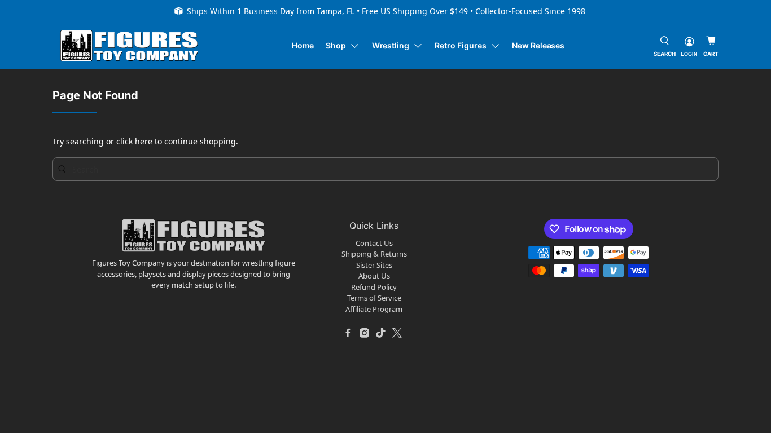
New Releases (538, 45)
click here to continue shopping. (177, 141)
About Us (374, 276)
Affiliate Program (373, 309)
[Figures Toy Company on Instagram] (364, 332)
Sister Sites (374, 265)
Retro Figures (460, 45)
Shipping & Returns (374, 254)
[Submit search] (62, 169)
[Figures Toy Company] (129, 46)
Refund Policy (374, 287)
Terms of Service (374, 298)
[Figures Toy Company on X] (397, 332)
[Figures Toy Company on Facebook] (348, 332)
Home (303, 45)
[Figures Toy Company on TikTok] (381, 332)
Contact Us (374, 243)
